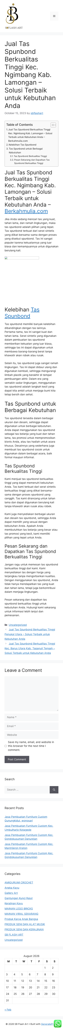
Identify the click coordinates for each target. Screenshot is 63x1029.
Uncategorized (18, 624)
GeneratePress (49, 1024)
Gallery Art (11, 893)
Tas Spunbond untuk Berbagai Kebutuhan (26, 150)
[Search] (54, 789)
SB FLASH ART (14, 934)
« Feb (8, 1009)
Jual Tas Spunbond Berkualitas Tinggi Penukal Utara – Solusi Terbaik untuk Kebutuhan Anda (30, 634)
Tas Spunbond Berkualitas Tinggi (30, 156)
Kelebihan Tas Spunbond (22, 144)
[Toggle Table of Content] (51, 125)
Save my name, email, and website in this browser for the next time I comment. (31, 746)
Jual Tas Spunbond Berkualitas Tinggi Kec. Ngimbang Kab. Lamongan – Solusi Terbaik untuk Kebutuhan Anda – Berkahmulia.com (30, 135)
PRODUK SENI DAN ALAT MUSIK (25, 924)
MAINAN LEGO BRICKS (19, 908)
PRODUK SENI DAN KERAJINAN (24, 929)
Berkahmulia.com (26, 211)
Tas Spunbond (22, 312)
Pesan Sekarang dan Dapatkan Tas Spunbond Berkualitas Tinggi (32, 161)
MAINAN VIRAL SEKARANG (21, 913)
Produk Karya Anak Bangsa (21, 919)
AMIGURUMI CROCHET (19, 882)
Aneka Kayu (12, 887)
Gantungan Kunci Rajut (19, 898)
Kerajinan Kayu (14, 903)
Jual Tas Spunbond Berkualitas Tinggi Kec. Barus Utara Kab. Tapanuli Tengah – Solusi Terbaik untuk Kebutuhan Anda (30, 648)
